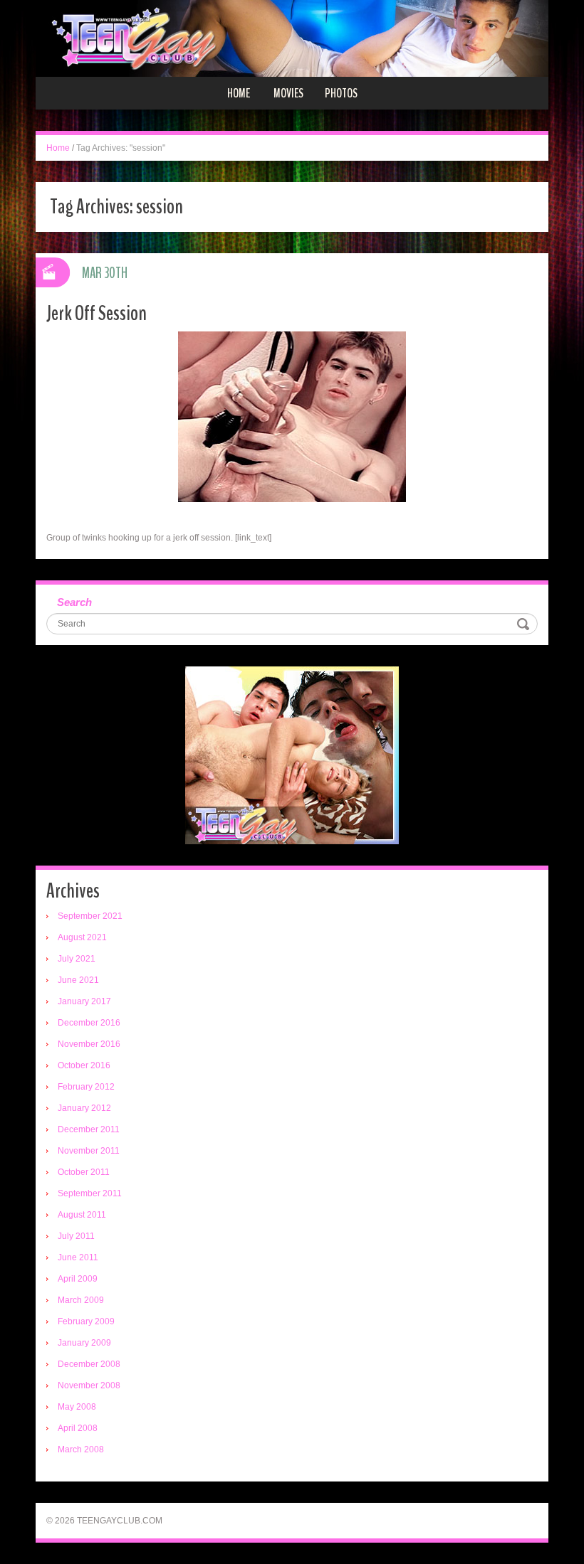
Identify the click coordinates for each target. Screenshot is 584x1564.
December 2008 (89, 1364)
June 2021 (78, 980)
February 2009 (86, 1321)
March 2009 (81, 1300)
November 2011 (89, 1151)
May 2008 (77, 1407)
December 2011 (89, 1129)
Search (74, 602)
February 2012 (86, 1087)
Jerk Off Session (96, 313)
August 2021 (82, 937)
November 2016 (89, 1044)
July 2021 (76, 959)
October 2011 (84, 1172)
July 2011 (76, 1236)
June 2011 (78, 1257)
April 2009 (78, 1279)
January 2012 (84, 1108)
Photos (341, 93)
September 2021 (90, 916)
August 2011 (82, 1215)
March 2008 (81, 1449)
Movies (288, 93)
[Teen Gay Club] (292, 38)
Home (238, 93)
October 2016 (84, 1065)
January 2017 (84, 1001)
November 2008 (89, 1385)
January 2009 (84, 1343)
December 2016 (89, 1023)
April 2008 (78, 1428)
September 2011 (90, 1193)
